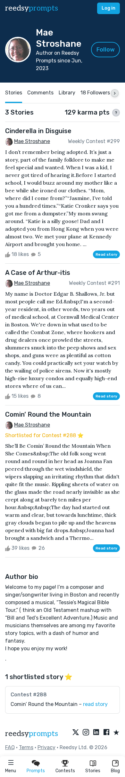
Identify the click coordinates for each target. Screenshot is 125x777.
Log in (108, 8)
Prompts (36, 770)
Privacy (46, 747)
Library (67, 93)
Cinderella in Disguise (38, 131)
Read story (106, 254)
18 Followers (95, 93)
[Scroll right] (115, 93)
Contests (65, 770)
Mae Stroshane (32, 141)
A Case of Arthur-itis (37, 272)
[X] (75, 733)
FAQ (10, 747)
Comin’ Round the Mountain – (59, 704)
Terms (26, 747)
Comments (40, 93)
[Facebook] (106, 733)
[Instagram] (86, 733)
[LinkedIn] (96, 733)
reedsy (31, 8)
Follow (105, 49)
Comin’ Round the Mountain (48, 414)
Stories (92, 770)
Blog (115, 770)
